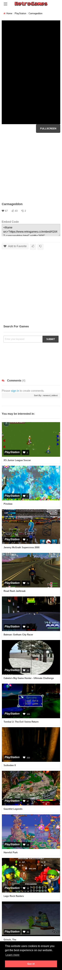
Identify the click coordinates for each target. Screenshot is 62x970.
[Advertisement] (31, 167)
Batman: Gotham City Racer (18, 634)
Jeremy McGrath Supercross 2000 (21, 547)
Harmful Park (11, 852)
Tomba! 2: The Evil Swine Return (21, 721)
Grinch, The (10, 939)
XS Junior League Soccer (17, 460)
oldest (55, 395)
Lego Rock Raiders (14, 896)
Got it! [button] (31, 963)
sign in (15, 390)
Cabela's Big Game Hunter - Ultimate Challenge (29, 678)
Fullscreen (48, 128)
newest (46, 395)
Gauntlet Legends (13, 809)
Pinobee (8, 504)
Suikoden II (10, 765)
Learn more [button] (12, 954)
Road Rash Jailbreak (14, 591)
